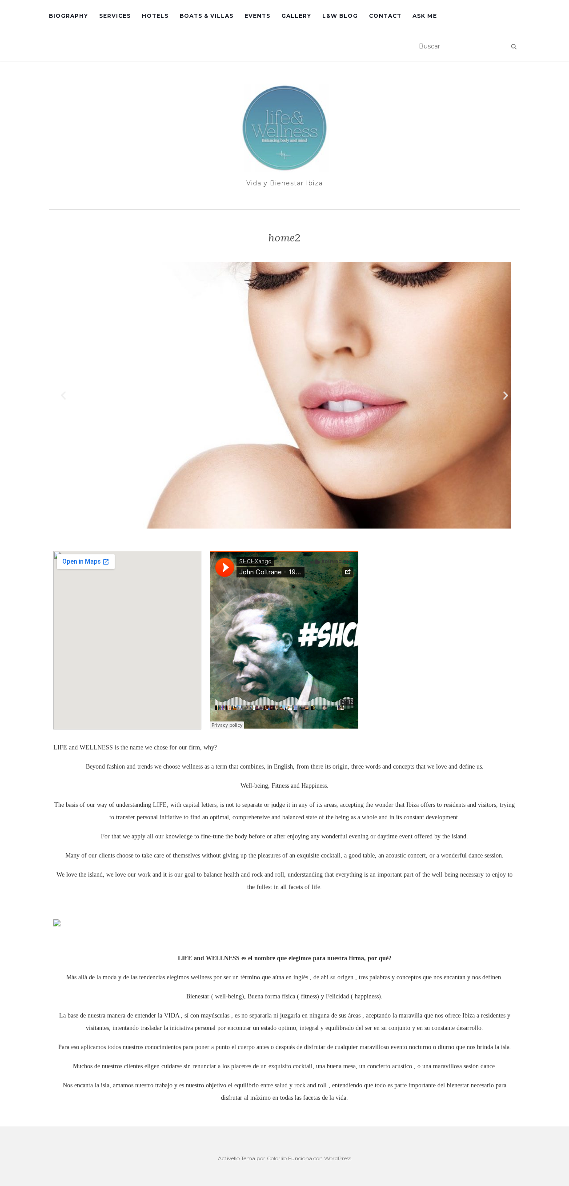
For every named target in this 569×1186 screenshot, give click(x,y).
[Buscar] (514, 46)
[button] (63, 395)
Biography (68, 15)
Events (257, 15)
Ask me (425, 15)
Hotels (155, 15)
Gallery (296, 15)
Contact (385, 15)
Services (115, 15)
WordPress (337, 1158)
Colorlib (277, 1158)
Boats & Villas (206, 15)
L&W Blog (340, 15)
